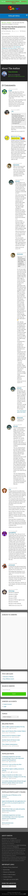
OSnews (9, 892)
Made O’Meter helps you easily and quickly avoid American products (13, 809)
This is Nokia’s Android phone (9, 744)
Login (4, 706)
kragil (10, 90)
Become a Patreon (8, 676)
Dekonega (11, 591)
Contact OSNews (7, 877)
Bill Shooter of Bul (16, 136)
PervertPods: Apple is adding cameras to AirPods (13, 769)
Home (4, 22)
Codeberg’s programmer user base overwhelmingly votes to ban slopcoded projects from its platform (13, 758)
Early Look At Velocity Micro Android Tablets (14, 731)
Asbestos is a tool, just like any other (11, 764)
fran (10, 489)
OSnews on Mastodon (9, 872)
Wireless (9, 22)
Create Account (7, 704)
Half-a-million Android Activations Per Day (13, 726)
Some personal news (7, 823)
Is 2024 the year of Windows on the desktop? (11, 795)
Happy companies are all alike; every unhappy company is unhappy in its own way (14, 775)
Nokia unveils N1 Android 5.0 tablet (11, 735)
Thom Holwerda (7, 31)
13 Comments (6, 33)
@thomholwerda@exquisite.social (16, 76)
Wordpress (16, 847)
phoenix (17, 181)
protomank (12, 565)
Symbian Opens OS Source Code (11, 740)
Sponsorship (6, 869)
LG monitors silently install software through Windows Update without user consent (14, 781)
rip (22, 48)
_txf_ (12, 111)
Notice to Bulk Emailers (9, 874)
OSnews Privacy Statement (9, 838)
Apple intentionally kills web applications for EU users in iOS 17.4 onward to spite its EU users (14, 803)
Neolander (16, 165)
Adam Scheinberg (21, 845)
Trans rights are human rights (10, 879)
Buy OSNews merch (8, 679)
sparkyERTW (12, 532)
